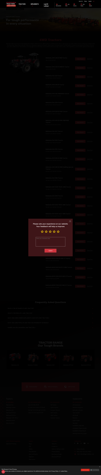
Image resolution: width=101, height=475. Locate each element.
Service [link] (74, 5)
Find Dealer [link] (83, 5)
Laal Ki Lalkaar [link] (46, 5)
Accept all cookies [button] (85, 470)
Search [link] (90, 5)
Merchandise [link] (58, 5)
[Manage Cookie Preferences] (3, 472)
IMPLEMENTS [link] (35, 4)
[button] (94, 470)
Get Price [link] (67, 5)
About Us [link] (81, 1)
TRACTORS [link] (22, 4)
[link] (11, 4)
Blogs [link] (85, 1)
